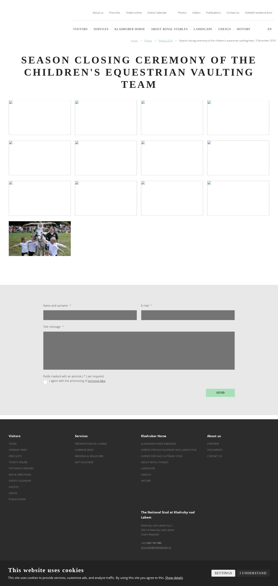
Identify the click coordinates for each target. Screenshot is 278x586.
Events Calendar (157, 12)
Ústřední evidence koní (258, 12)
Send (220, 392)
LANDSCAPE (203, 29)
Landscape (148, 468)
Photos (182, 12)
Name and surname (57, 305)
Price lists (114, 12)
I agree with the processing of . (77, 381)
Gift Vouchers (84, 462)
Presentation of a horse (91, 443)
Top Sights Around (21, 468)
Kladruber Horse (130, 29)
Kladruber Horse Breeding (158, 443)
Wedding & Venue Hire (89, 456)
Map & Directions (20, 474)
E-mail (146, 305)
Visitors (80, 29)
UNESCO (224, 29)
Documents (215, 450)
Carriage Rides (84, 450)
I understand (253, 573)
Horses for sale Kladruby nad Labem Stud (169, 450)
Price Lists (15, 456)
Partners (213, 443)
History (244, 29)
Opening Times (18, 450)
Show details (174, 578)
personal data (96, 381)
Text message (53, 327)
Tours (13, 443)
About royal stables (169, 29)
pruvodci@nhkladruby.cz (156, 547)
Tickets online (134, 12)
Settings (223, 573)
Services (101, 29)
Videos (196, 12)
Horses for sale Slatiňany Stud (162, 456)
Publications (213, 12)
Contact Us (233, 12)
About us (98, 12)
